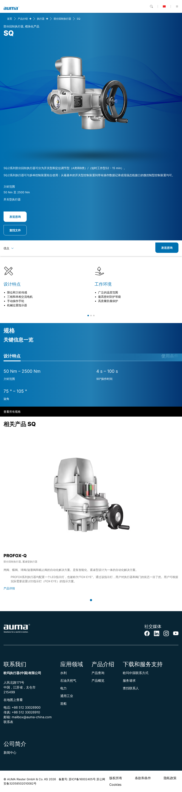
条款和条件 (143, 778)
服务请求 (129, 680)
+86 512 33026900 (26, 707)
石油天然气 (68, 680)
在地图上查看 (13, 700)
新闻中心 (10, 752)
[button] (88, 315)
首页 (9, 18)
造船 (63, 703)
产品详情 (9, 588)
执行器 (40, 18)
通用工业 (66, 696)
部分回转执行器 (62, 18)
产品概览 (98, 680)
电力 (63, 688)
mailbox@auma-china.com (32, 717)
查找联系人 (131, 688)
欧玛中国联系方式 (135, 673)
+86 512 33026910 (26, 712)
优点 (6, 248)
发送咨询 (15, 216)
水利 (63, 673)
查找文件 (15, 230)
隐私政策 (170, 778)
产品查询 (98, 673)
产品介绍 (23, 18)
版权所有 (115, 778)
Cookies (115, 784)
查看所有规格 (12, 411)
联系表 (8, 722)
